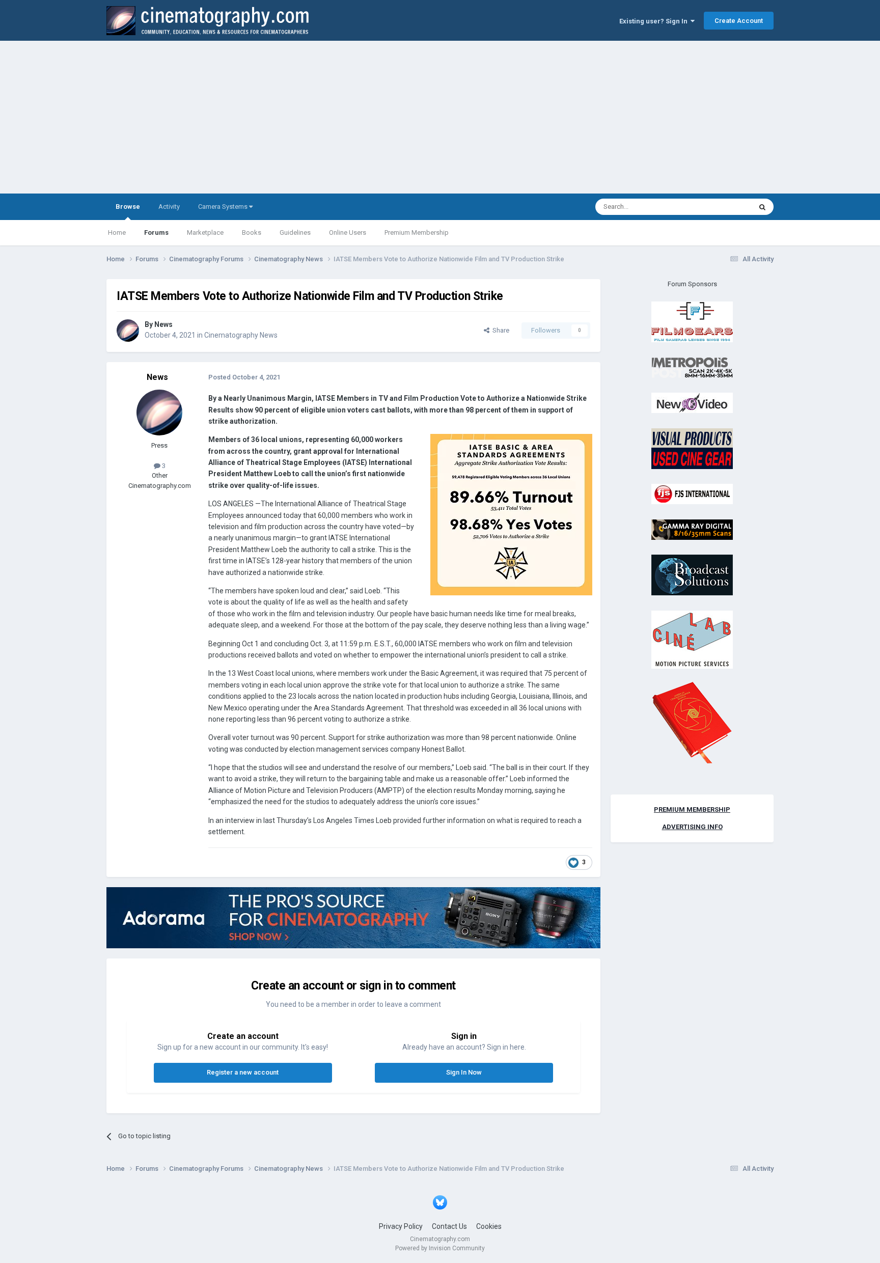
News (163, 324)
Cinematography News (241, 335)
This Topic (723, 206)
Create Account (738, 20)
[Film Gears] (692, 321)
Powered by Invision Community (440, 1248)
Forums (156, 232)
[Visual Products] (692, 448)
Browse (128, 206)
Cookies (489, 1226)
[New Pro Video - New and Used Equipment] (692, 402)
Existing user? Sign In (655, 21)
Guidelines (295, 232)
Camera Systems (223, 206)
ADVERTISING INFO (692, 827)
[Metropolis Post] (692, 367)
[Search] (762, 207)
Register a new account (243, 1072)
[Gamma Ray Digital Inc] (692, 529)
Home (117, 232)
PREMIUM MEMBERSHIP (692, 809)
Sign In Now (464, 1072)
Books (251, 232)
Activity (169, 206)
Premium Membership (416, 232)
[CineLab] (692, 639)
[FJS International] (692, 494)
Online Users (347, 232)
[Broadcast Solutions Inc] (692, 575)
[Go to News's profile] (128, 330)
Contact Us (449, 1226)
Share (499, 330)
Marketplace (205, 232)
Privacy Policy (401, 1226)
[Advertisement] (440, 117)
